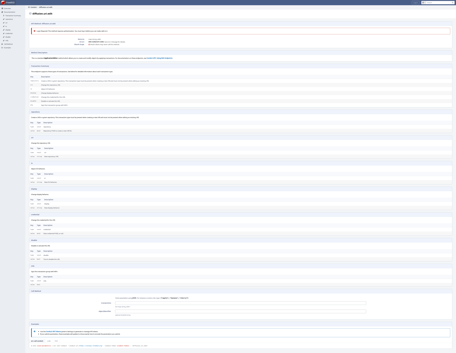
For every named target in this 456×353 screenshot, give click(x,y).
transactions (106, 303)
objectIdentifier (105, 311)
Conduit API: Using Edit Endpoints (159, 58)
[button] (415, 2)
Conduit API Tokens (53, 331)
